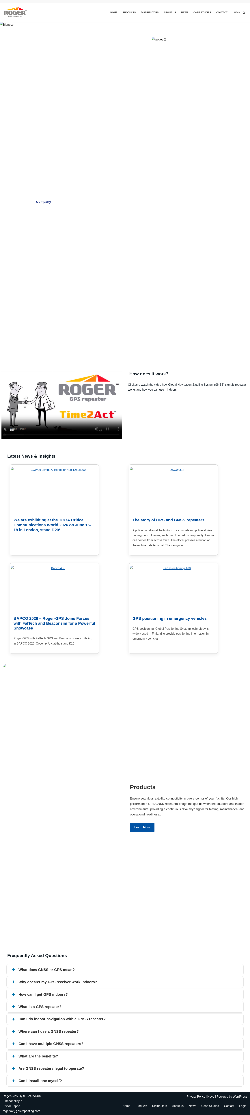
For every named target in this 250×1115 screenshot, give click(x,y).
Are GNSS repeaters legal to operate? (51, 1068)
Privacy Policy (196, 1096)
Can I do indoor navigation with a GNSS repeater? (62, 1019)
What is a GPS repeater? (39, 1007)
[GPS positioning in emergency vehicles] (175, 589)
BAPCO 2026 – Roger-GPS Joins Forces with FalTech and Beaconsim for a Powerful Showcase (54, 623)
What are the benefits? (38, 1056)
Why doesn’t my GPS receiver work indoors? (57, 982)
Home (113, 12)
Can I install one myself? (40, 1081)
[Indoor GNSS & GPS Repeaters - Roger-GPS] (16, 12)
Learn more (142, 827)
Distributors (150, 12)
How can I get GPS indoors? (43, 994)
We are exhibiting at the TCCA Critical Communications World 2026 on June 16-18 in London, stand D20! (52, 525)
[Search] (244, 12)
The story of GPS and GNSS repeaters (168, 520)
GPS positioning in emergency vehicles (170, 618)
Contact (221, 12)
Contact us (101, 202)
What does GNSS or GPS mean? (46, 970)
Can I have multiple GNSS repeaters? (50, 1044)
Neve (210, 1096)
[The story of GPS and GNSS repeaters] (175, 490)
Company (43, 202)
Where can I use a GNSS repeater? (48, 1031)
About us (170, 12)
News (184, 12)
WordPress (240, 1096)
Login (236, 12)
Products (129, 12)
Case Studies (202, 12)
